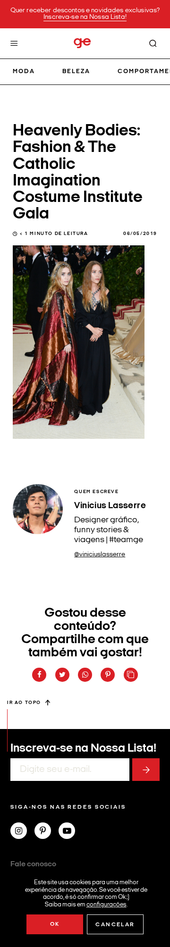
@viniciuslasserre (99, 554)
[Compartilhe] (131, 675)
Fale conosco (33, 864)
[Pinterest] (46, 832)
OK (55, 924)
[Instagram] (22, 832)
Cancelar (115, 925)
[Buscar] (153, 43)
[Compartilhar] (39, 675)
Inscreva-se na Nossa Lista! (85, 17)
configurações (106, 904)
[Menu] (14, 43)
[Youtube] (71, 832)
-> (146, 769)
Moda (24, 71)
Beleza (76, 71)
